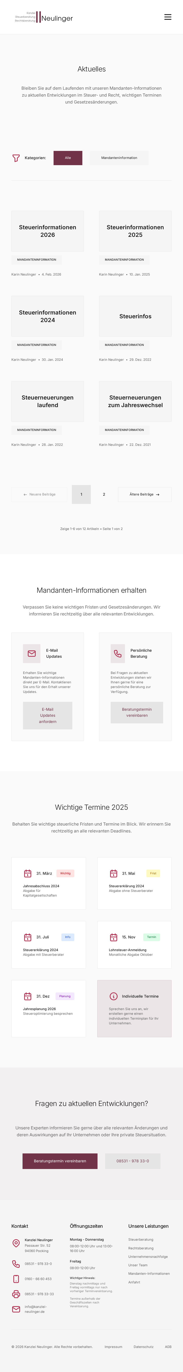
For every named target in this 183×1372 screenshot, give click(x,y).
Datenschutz (144, 1347)
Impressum (113, 1347)
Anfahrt (134, 1282)
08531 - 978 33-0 (132, 1161)
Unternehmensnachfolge (148, 1257)
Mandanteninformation (36, 259)
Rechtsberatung (141, 1248)
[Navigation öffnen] (167, 17)
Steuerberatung (140, 1240)
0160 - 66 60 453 (38, 1279)
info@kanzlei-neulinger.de (36, 1309)
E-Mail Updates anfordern (47, 715)
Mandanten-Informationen (149, 1274)
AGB (168, 1347)
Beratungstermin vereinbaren (137, 712)
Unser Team (138, 1265)
